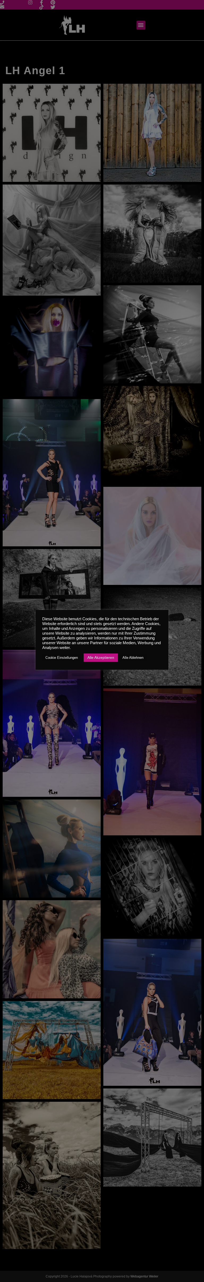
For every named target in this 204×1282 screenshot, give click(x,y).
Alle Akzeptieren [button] (100, 657)
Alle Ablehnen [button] (132, 658)
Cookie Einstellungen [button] (61, 658)
